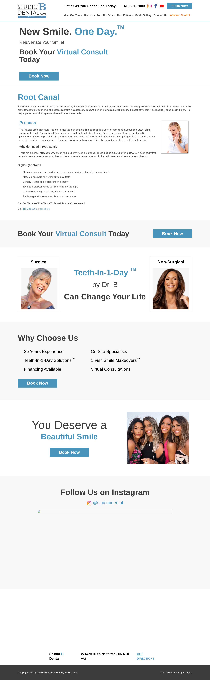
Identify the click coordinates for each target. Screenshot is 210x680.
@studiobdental (108, 502)
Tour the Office (106, 15)
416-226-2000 (30, 209)
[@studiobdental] (89, 503)
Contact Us (160, 15)
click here (45, 209)
